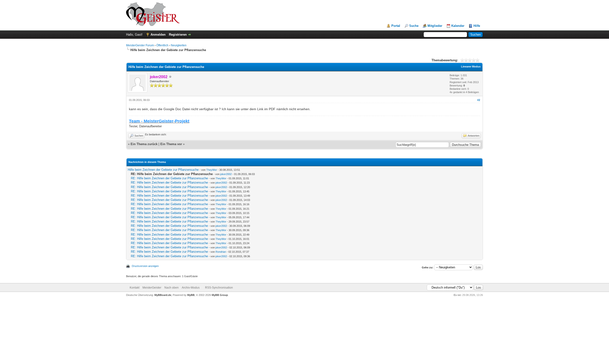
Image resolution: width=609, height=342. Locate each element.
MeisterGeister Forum (140, 45)
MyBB (191, 295)
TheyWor (211, 169)
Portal (395, 26)
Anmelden (158, 34)
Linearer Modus (471, 66)
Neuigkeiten (179, 45)
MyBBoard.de (162, 295)
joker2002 (226, 174)
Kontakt (134, 287)
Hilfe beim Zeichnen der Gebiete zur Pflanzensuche (163, 169)
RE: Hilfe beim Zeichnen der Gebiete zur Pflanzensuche (169, 178)
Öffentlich (162, 45)
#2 (478, 100)
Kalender (457, 26)
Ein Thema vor (171, 144)
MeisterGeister (151, 287)
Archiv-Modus (191, 287)
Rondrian (221, 251)
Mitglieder (434, 26)
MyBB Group (220, 295)
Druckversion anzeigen (145, 266)
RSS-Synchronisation (219, 287)
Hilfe (476, 26)
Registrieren (178, 34)
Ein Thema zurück (144, 144)
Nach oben (171, 287)
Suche (413, 26)
